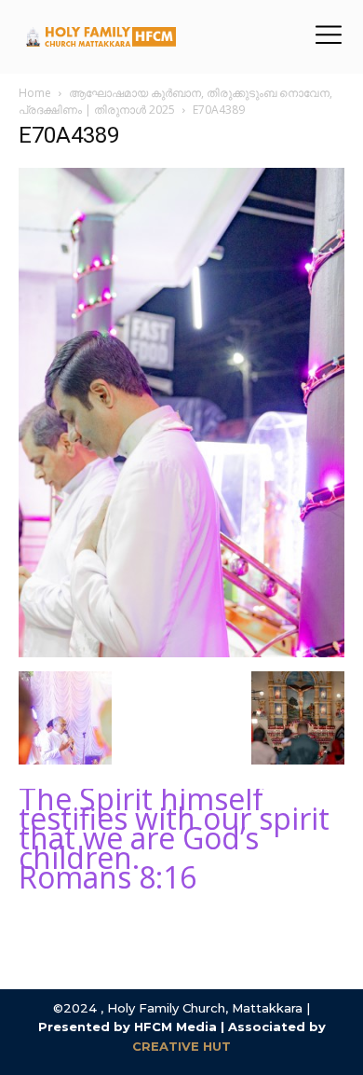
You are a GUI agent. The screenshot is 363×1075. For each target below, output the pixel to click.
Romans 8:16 (107, 877)
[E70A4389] (181, 652)
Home (35, 93)
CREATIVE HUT (181, 1046)
